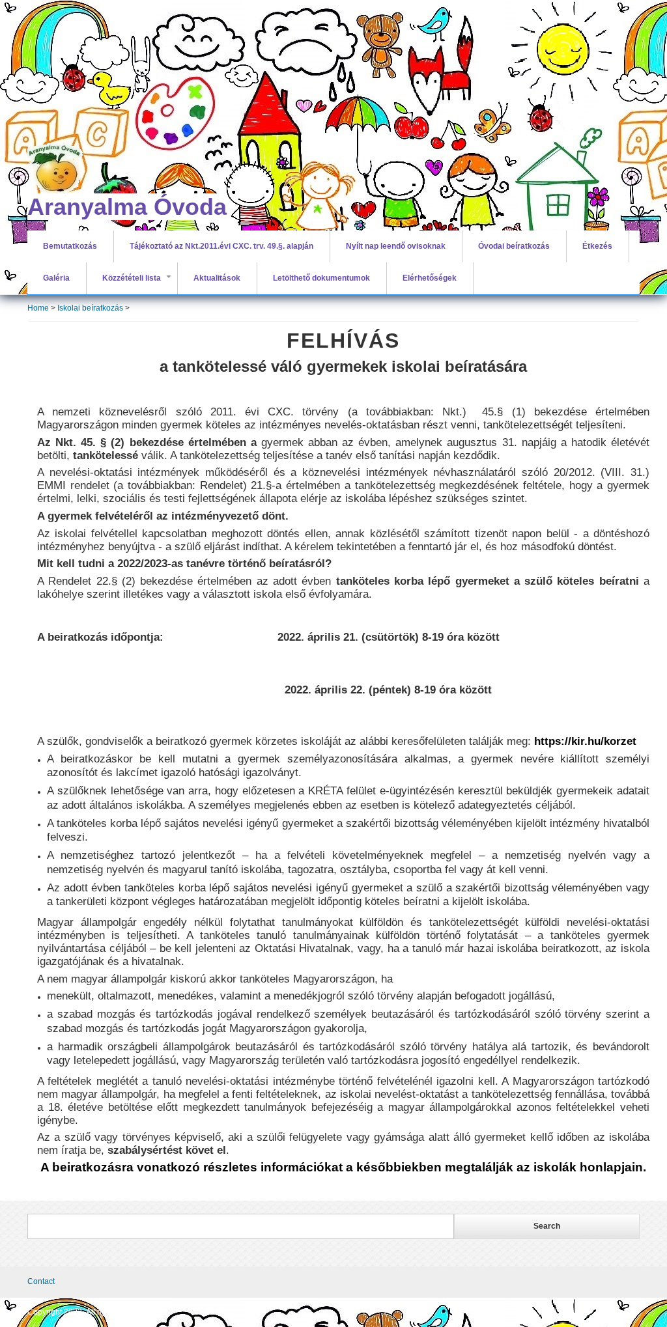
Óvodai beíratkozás (514, 246)
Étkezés (597, 246)
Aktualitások (216, 278)
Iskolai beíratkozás (90, 308)
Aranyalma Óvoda (127, 206)
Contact (41, 1281)
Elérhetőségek (430, 278)
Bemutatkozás (70, 246)
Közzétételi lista (139, 283)
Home (38, 308)
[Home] (115, 107)
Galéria (56, 278)
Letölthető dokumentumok (321, 278)
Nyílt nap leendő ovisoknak (396, 246)
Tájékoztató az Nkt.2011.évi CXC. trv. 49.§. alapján (221, 246)
